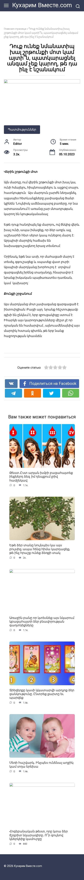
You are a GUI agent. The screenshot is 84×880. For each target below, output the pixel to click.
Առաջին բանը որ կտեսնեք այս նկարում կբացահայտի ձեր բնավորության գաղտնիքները (41, 621)
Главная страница (15, 28)
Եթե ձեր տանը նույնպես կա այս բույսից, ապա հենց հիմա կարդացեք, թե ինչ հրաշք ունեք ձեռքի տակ (39, 548)
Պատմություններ (22, 129)
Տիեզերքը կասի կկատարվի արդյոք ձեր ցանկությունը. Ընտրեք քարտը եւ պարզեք (41, 693)
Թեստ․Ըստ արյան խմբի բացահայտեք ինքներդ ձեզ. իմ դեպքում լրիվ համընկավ (41, 476)
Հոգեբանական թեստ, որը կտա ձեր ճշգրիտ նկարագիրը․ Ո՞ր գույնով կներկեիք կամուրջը (38, 835)
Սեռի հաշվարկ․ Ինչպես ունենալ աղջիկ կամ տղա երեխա (41, 764)
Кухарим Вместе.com (42, 5)
